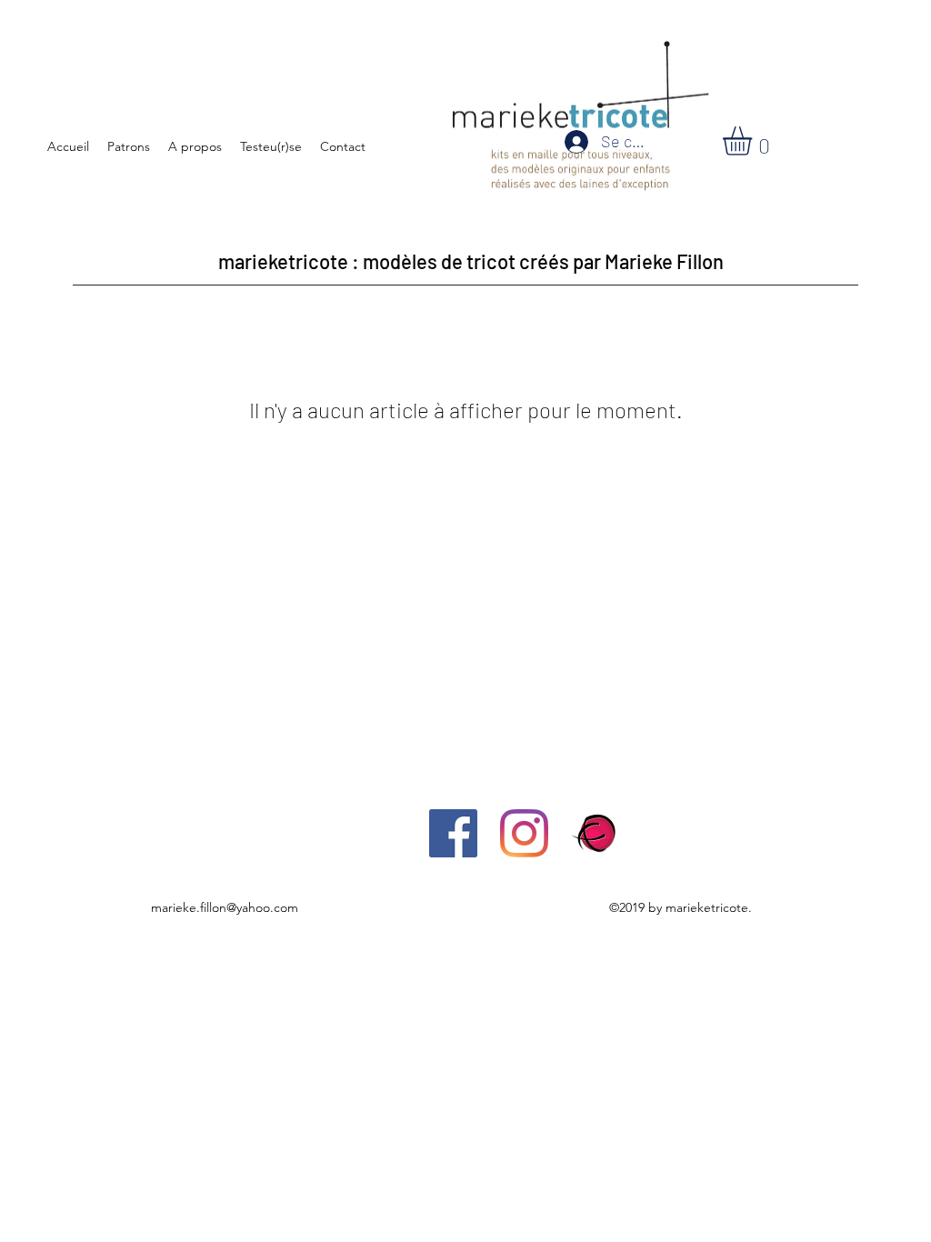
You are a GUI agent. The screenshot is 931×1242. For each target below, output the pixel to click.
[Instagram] (524, 833)
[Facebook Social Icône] (453, 833)
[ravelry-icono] (595, 833)
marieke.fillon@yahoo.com (224, 907)
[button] (754, 140)
